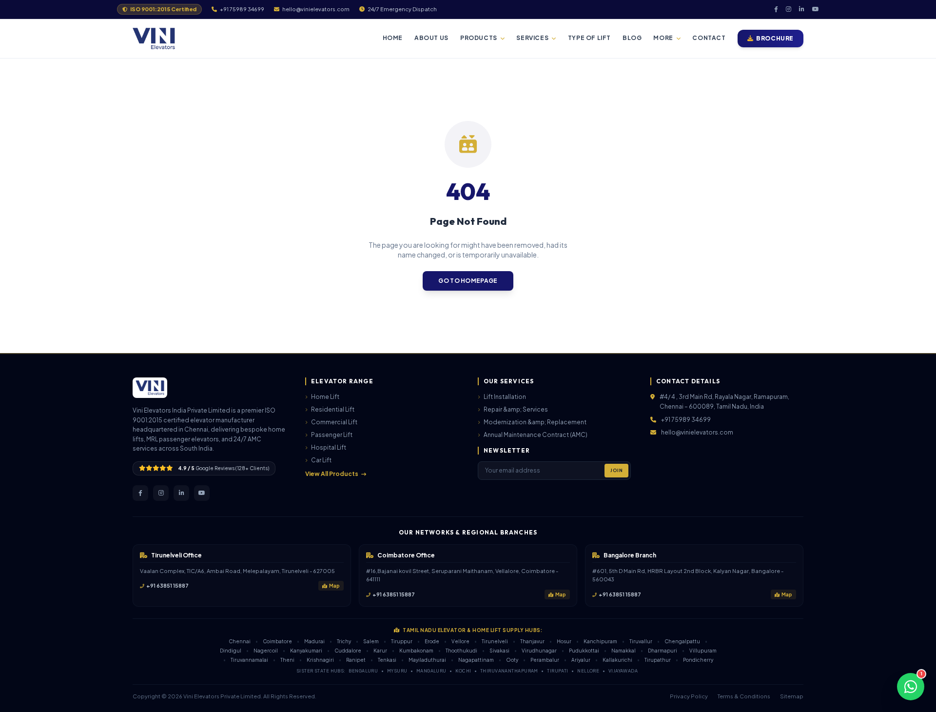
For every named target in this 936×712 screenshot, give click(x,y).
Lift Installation (505, 396)
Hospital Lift (328, 447)
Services (532, 37)
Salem (371, 641)
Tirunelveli (495, 641)
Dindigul (230, 650)
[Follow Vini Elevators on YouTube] (202, 493)
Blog (632, 37)
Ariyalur (580, 660)
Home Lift (325, 396)
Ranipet (356, 660)
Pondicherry (698, 660)
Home (393, 37)
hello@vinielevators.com (697, 432)
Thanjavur (532, 641)
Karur (380, 650)
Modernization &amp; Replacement (535, 422)
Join (616, 470)
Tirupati (557, 670)
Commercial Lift (334, 422)
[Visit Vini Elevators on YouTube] (815, 9)
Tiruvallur (640, 641)
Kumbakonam (416, 650)
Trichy (344, 641)
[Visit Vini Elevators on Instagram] (788, 9)
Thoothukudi (461, 650)
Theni (287, 660)
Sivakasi (499, 650)
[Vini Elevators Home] (154, 38)
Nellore (588, 670)
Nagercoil (266, 650)
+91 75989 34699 (686, 419)
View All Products (331, 473)
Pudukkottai (584, 650)
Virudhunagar (539, 650)
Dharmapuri (662, 650)
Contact (708, 37)
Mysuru (397, 670)
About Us (431, 37)
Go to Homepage (467, 280)
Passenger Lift (331, 434)
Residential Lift (332, 409)
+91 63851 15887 (167, 585)
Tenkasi (387, 660)
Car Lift (321, 460)
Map (334, 586)
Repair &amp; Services (516, 409)
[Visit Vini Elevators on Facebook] (776, 9)
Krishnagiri (320, 660)
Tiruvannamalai (249, 660)
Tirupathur (657, 660)
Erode (432, 641)
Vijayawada (623, 670)
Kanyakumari (306, 650)
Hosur (564, 641)
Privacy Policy (689, 696)
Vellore (460, 641)
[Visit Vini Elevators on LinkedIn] (801, 9)
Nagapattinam (476, 660)
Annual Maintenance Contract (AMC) (535, 434)
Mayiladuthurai (427, 660)
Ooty (512, 660)
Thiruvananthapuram (509, 670)
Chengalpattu (682, 641)
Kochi (463, 670)
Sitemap (791, 696)
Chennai (240, 641)
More (663, 37)
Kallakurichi (617, 660)
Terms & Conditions (744, 696)
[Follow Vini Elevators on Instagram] (161, 493)
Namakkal (623, 650)
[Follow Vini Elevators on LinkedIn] (181, 493)
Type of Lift (589, 37)
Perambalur (544, 660)
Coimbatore (277, 641)
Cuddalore (347, 650)
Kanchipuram (600, 641)
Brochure (775, 38)
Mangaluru (431, 670)
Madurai (314, 641)
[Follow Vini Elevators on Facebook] (140, 493)
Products (478, 37)
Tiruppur (401, 641)
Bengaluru (363, 670)
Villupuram (703, 650)
